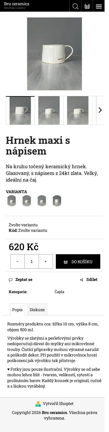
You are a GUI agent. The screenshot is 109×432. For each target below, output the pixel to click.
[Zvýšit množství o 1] (46, 261)
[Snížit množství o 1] (18, 261)
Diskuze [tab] (37, 309)
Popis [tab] (17, 309)
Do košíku (82, 261)
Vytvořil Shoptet (58, 403)
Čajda (59, 291)
